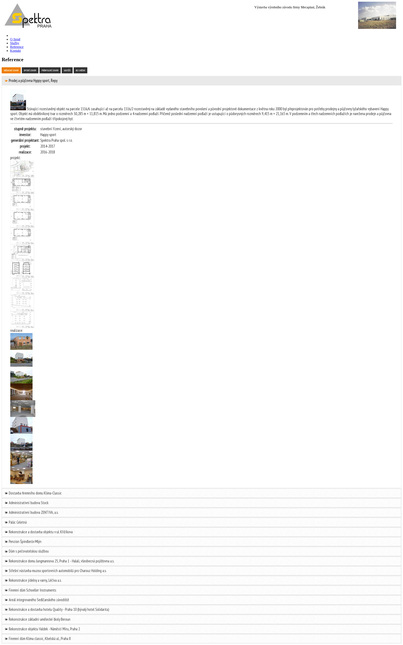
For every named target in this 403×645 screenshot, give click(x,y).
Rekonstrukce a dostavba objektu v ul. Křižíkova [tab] (40, 531)
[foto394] (22, 209)
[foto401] (22, 326)
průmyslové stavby (50, 70)
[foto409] (21, 432)
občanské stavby (11, 70)
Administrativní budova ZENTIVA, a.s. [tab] (33, 512)
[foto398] (22, 276)
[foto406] (22, 415)
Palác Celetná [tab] (17, 522)
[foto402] (21, 348)
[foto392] (22, 175)
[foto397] (22, 259)
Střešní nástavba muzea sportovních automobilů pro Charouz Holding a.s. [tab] (57, 570)
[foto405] (21, 398)
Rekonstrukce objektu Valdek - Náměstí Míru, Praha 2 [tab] (44, 628)
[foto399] (22, 293)
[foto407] (21, 482)
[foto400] (22, 309)
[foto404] (21, 381)
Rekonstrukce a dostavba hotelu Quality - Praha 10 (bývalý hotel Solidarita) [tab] (58, 609)
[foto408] (21, 465)
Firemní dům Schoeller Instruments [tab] (32, 590)
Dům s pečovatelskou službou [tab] (28, 551)
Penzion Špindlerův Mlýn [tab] (24, 541)
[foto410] (21, 449)
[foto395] (22, 225)
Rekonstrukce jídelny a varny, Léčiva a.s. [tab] (35, 580)
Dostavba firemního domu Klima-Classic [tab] (35, 493)
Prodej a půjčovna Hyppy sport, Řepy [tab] (33, 80)
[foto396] (22, 242)
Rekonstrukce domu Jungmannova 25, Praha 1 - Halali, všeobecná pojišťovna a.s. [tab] (61, 560)
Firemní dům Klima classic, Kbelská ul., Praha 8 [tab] (39, 638)
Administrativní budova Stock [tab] (28, 502)
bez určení (80, 70)
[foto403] (21, 365)
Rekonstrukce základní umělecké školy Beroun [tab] (39, 619)
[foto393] (22, 192)
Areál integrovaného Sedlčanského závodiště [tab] (38, 599)
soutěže (67, 70)
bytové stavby (30, 70)
